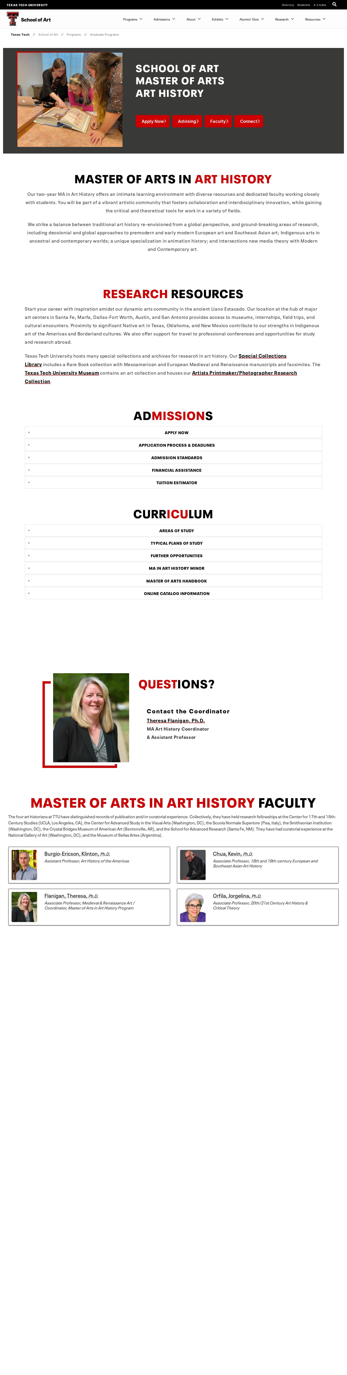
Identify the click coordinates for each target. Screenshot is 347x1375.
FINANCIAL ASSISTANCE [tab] (177, 470)
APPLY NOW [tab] (177, 432)
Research (282, 19)
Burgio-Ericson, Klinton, (77, 853)
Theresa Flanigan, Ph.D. (176, 720)
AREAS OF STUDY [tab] (176, 530)
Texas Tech (20, 34)
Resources (312, 19)
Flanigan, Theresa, (71, 895)
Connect (248, 121)
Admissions (162, 19)
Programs (130, 19)
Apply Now (153, 121)
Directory (288, 5)
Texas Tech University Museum (62, 372)
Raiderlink (303, 5)
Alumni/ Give (249, 19)
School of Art (48, 34)
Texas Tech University (27, 5)
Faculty (218, 121)
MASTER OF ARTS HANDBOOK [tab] (176, 580)
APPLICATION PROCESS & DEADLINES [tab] (177, 444)
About (190, 19)
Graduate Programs (104, 34)
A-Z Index (320, 5)
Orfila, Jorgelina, (237, 895)
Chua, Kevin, (233, 853)
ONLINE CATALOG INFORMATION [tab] (177, 593)
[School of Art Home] (9, 18)
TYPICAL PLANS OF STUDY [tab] (177, 543)
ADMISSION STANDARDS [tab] (177, 457)
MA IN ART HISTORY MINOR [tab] (177, 568)
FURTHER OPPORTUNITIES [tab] (177, 555)
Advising (187, 121)
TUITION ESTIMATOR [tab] (177, 482)
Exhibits (217, 19)
